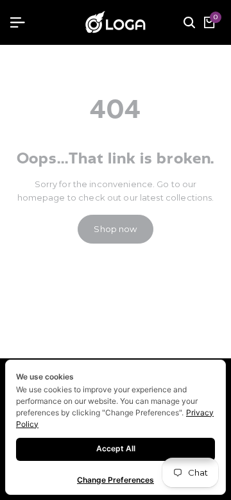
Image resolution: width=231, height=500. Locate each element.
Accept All (115, 448)
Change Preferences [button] (115, 480)
